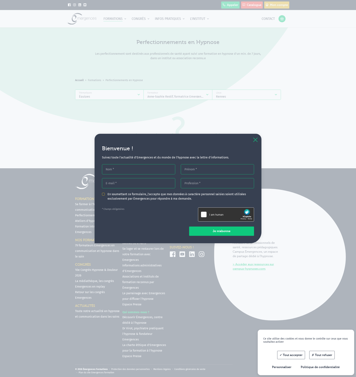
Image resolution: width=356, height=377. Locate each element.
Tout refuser (323, 355)
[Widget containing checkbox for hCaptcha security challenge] (226, 214)
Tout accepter (292, 355)
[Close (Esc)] (255, 139)
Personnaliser (281, 367)
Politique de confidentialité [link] (320, 367)
